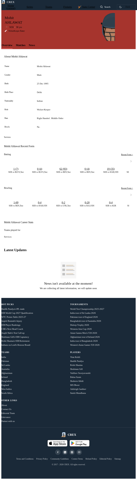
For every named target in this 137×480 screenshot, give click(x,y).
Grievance (6, 417)
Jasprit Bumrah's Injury (11, 321)
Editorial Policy (106, 459)
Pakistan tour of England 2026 (84, 317)
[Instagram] (72, 452)
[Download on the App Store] (57, 443)
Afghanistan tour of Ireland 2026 (85, 337)
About (4, 405)
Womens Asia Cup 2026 (81, 329)
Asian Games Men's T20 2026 (83, 333)
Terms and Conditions (25, 459)
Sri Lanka (5, 365)
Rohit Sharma (76, 365)
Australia (5, 369)
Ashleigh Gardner (78, 389)
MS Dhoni (75, 385)
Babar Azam (75, 377)
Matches (20, 45)
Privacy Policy (42, 459)
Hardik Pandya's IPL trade (13, 309)
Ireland (4, 377)
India (3, 357)
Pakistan (5, 361)
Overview (7, 45)
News (32, 45)
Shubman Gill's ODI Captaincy (15, 337)
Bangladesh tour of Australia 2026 (85, 321)
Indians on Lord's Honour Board (15, 345)
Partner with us (8, 421)
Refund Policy (91, 459)
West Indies (6, 389)
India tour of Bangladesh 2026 (84, 341)
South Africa (7, 393)
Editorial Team (8, 413)
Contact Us (6, 409)
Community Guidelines (59, 459)
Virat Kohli (75, 357)
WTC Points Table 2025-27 (13, 317)
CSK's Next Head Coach (12, 329)
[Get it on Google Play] (80, 443)
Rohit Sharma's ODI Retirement (15, 341)
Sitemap (117, 459)
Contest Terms (77, 459)
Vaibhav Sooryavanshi (80, 373)
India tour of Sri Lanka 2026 (83, 313)
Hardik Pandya (77, 361)
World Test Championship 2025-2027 (87, 309)
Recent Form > (127, 154)
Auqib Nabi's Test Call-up (13, 333)
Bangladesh (6, 381)
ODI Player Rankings (10, 325)
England (5, 385)
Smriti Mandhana (78, 393)
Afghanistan (6, 373)
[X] (65, 452)
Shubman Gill (76, 369)
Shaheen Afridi (77, 381)
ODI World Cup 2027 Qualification (17, 313)
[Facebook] (57, 452)
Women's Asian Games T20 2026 (85, 345)
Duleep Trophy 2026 (79, 325)
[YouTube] (79, 452)
